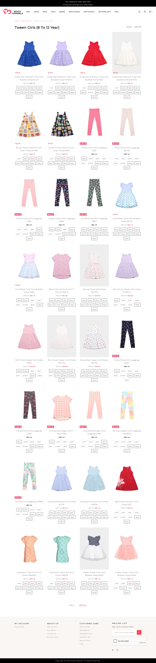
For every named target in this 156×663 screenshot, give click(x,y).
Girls (53, 12)
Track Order (19, 627)
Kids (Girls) (26, 21)
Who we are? (52, 627)
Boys (45, 12)
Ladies (36, 12)
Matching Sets (104, 12)
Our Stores (51, 630)
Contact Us (51, 633)
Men (28, 12)
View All (83, 605)
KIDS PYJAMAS (74, 12)
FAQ (81, 644)
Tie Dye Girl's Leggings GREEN (29, 502)
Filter (129, 27)
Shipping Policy (86, 633)
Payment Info (85, 637)
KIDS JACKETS (89, 12)
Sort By (138, 27)
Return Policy (85, 640)
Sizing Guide (85, 627)
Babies (62, 12)
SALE (117, 12)
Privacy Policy (52, 637)
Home (17, 21)
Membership (84, 630)
